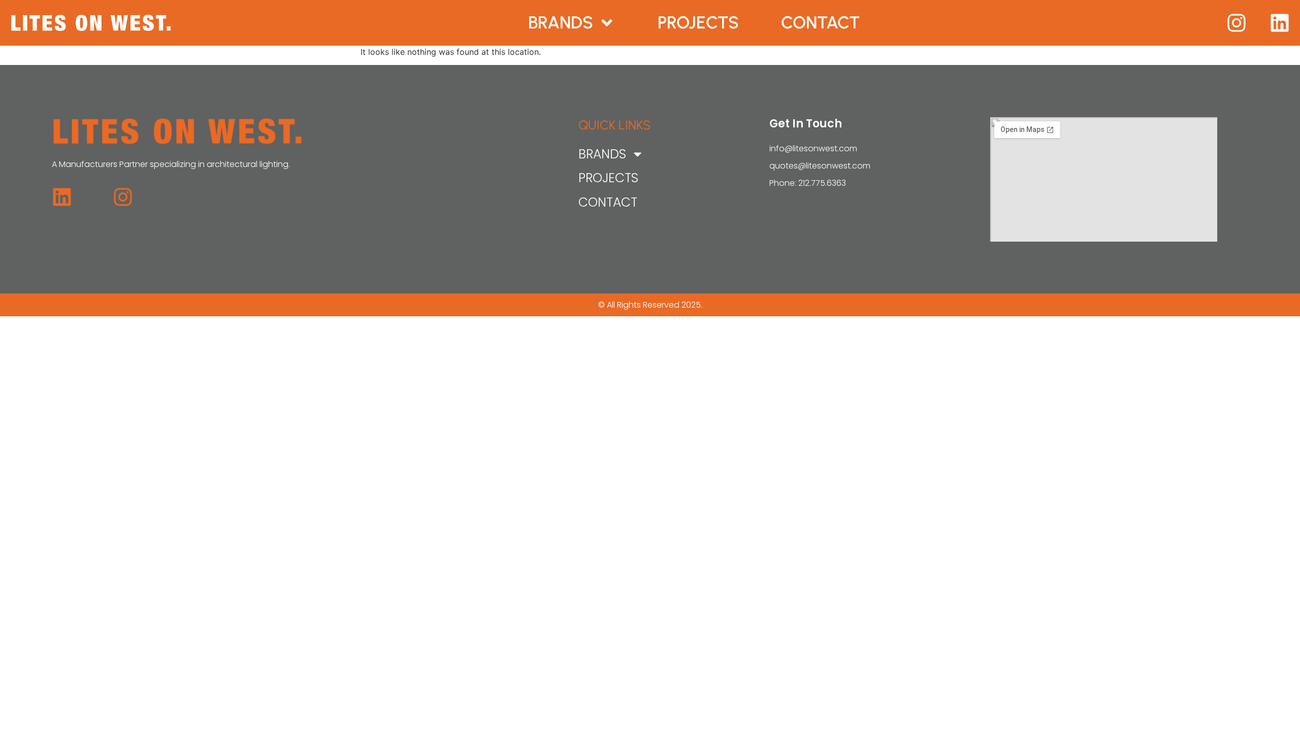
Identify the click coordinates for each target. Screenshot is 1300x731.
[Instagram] (1236, 23)
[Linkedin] (1279, 23)
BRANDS (560, 22)
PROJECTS (698, 22)
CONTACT (820, 22)
